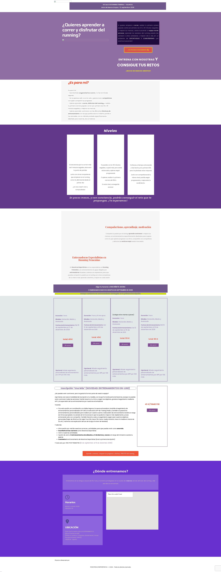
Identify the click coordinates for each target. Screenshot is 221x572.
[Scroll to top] (1, 571)
